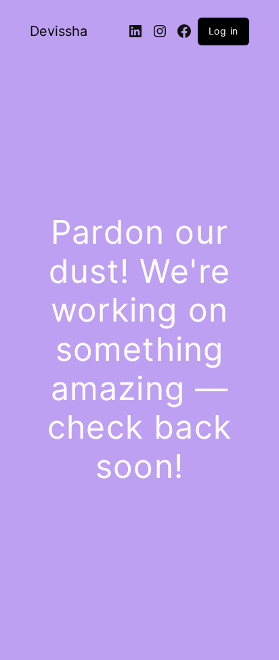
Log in (224, 31)
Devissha (58, 31)
